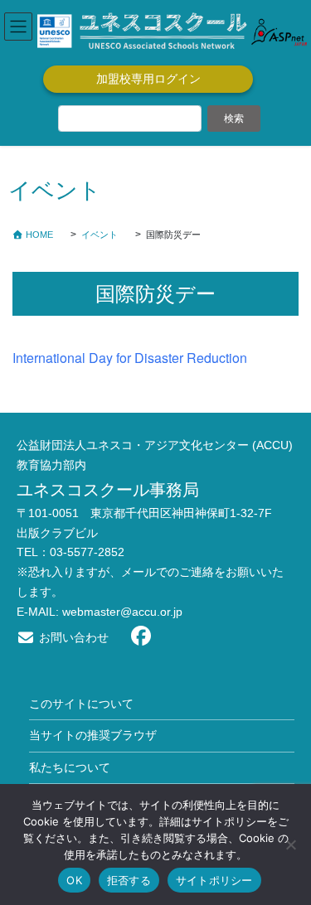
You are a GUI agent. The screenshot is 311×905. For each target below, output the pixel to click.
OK (74, 880)
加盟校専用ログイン (148, 78)
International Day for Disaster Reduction (129, 357)
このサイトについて (81, 703)
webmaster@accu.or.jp (122, 611)
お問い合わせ (72, 637)
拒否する (129, 880)
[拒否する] (290, 844)
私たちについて (69, 767)
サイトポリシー (214, 880)
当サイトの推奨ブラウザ (93, 735)
